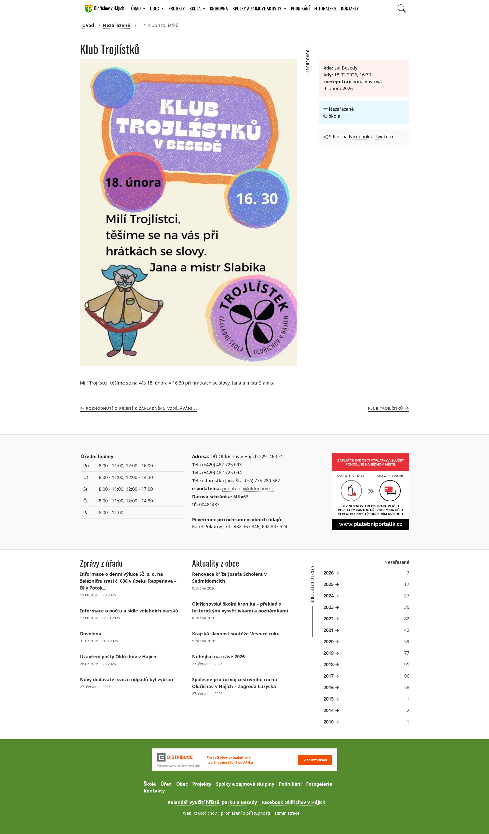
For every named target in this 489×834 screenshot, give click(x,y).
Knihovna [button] (219, 8)
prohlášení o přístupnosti (245, 813)
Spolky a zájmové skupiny (245, 784)
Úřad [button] (136, 8)
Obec (182, 784)
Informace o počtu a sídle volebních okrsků (129, 611)
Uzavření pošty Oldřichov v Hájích (118, 656)
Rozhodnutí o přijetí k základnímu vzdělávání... (141, 408)
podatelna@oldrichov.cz (248, 488)
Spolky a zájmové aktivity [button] (257, 8)
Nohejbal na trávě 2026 (218, 656)
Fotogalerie (325, 8)
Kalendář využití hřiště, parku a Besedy (212, 802)
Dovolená (90, 634)
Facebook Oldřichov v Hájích (293, 802)
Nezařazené (116, 25)
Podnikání (300, 8)
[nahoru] (477, 822)
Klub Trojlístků (385, 408)
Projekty (176, 8)
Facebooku (360, 136)
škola (334, 116)
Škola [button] (195, 8)
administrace (287, 813)
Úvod (88, 25)
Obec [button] (155, 8)
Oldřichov (207, 813)
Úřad (166, 784)
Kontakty (350, 8)
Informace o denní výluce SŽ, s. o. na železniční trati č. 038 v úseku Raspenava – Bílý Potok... (128, 581)
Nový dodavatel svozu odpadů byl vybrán (126, 679)
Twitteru (384, 136)
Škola (150, 784)
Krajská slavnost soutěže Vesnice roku (236, 634)
